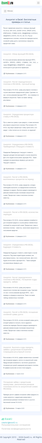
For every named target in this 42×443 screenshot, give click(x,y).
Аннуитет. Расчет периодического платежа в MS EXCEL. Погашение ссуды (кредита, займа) (20, 279)
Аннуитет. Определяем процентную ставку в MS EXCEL (18, 115)
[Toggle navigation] (38, 3)
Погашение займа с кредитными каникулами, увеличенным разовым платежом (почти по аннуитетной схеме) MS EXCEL (20, 385)
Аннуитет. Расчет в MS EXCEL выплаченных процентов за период (18, 178)
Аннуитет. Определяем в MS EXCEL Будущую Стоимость (18, 246)
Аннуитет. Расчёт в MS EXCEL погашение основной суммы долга (20, 313)
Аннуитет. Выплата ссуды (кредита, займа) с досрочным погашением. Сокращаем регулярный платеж (18, 349)
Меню (10, 11)
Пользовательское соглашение (16, 425)
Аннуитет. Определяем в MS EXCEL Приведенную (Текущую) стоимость (18, 145)
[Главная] (7, 3)
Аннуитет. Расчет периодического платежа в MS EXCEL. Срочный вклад (19, 83)
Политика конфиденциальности (16, 428)
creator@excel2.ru (10, 422)
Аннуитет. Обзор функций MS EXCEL (18, 54)
